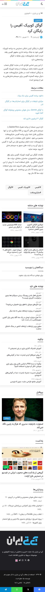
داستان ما (27, 582)
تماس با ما (18, 582)
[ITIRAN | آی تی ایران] (22, 4)
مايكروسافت (35, 192)
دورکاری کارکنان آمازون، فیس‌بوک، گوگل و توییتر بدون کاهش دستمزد (34, 227)
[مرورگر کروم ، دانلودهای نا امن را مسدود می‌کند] (12, 242)
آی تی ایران (37, 13)
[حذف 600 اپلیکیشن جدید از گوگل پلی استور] (12, 216)
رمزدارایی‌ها (38, 489)
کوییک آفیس (23, 187)
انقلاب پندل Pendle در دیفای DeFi (28, 514)
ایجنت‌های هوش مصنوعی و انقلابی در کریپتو (25, 497)
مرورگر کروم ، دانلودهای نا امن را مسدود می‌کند (12, 251)
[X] (25, 560)
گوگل (10, 187)
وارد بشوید (22, 275)
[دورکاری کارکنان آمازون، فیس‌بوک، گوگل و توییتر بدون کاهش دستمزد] (33, 216)
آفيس (37, 187)
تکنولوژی (27, 13)
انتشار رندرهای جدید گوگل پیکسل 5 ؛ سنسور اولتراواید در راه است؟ (33, 252)
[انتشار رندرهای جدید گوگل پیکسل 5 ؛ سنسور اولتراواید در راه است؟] (33, 242)
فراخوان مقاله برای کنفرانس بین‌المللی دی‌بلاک (25, 505)
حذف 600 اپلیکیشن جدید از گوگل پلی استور (12, 225)
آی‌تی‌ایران (36, 37)
